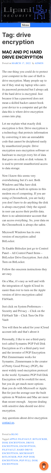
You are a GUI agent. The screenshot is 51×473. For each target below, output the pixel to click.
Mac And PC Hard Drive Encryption (22, 55)
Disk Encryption (13, 442)
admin (39, 63)
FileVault (9, 449)
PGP (20, 456)
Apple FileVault (20, 439)
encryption (27, 446)
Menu (25, 25)
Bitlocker (40, 439)
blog (14, 434)
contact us (8, 422)
